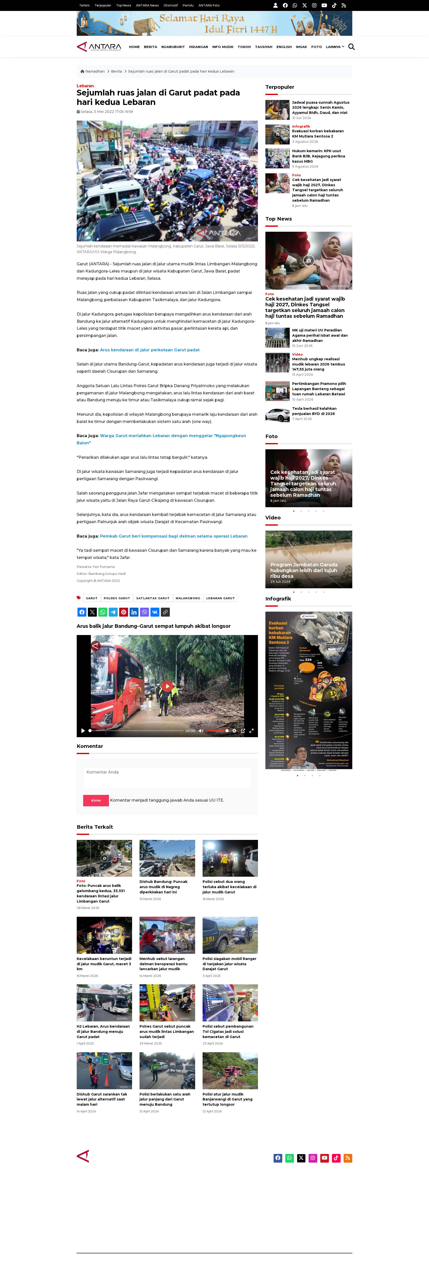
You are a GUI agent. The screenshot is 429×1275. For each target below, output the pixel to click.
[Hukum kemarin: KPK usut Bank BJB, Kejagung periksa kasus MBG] (277, 158)
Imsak (301, 47)
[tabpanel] (308, 478)
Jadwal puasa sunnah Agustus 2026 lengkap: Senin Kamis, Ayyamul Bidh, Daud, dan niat (321, 107)
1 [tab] (293, 510)
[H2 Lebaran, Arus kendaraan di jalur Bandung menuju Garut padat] (104, 1002)
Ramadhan (95, 71)
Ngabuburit (173, 47)
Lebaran (85, 86)
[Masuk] (275, 5)
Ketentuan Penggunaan (312, 1192)
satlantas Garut (153, 598)
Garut (92, 598)
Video (297, 354)
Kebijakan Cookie (305, 1209)
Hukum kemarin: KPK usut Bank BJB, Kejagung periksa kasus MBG (318, 156)
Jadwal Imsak (159, 1235)
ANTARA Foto (209, 5)
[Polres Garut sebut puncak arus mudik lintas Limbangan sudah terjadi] (167, 1002)
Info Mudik (223, 47)
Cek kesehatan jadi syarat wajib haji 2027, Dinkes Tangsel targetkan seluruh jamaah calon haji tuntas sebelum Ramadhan (317, 190)
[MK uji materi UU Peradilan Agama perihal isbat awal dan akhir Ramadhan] (277, 337)
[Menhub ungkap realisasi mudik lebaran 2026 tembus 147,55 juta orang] (277, 362)
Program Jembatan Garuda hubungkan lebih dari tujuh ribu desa (304, 570)
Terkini (84, 5)
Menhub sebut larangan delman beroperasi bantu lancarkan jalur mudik (163, 963)
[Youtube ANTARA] (324, 5)
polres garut (117, 598)
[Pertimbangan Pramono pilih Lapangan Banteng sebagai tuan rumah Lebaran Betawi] (277, 391)
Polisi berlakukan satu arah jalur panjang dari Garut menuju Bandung (165, 1099)
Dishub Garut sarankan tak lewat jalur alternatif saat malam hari (102, 1099)
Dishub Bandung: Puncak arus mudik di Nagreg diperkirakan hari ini (163, 886)
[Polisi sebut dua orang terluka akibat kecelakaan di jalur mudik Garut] (230, 858)
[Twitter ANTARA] (304, 5)
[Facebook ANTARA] (285, 5)
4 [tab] (316, 510)
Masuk (295, 1183)
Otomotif (171, 5)
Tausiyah (263, 47)
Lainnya (333, 47)
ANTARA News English (310, 1175)
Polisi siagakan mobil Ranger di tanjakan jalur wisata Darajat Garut (229, 963)
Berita (150, 47)
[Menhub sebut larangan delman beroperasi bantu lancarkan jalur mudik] (167, 935)
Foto (316, 47)
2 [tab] (301, 510)
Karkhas (225, 1175)
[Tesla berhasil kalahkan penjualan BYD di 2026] (277, 415)
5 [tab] (323, 510)
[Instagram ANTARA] (314, 5)
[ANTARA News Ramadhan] (104, 1155)
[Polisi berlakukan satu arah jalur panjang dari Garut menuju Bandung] (167, 1070)
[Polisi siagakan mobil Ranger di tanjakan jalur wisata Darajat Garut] (230, 935)
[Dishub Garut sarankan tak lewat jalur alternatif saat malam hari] (104, 1070)
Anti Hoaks (228, 1183)
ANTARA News (147, 5)
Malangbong (188, 598)
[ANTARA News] (99, 46)
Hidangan (198, 47)
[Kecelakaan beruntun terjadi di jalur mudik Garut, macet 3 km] (104, 935)
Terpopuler (103, 5)
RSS (292, 1235)
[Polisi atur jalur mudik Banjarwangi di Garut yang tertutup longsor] (230, 1070)
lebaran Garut (220, 598)
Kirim (96, 800)
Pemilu (188, 5)
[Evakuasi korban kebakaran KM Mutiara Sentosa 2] (277, 134)
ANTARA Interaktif (235, 1192)
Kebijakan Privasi (305, 1201)
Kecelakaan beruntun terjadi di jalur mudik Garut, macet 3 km (104, 963)
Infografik (301, 126)
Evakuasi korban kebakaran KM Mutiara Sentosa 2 (304, 757)
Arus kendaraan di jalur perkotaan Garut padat (150, 350)
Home (134, 47)
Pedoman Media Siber (309, 1227)
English (284, 47)
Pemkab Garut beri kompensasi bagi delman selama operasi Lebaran (174, 536)
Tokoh (244, 47)
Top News (123, 5)
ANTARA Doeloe (233, 1209)
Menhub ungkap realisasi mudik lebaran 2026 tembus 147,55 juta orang (318, 364)
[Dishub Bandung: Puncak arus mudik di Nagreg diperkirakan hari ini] (167, 858)
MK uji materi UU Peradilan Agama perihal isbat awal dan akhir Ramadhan (320, 335)
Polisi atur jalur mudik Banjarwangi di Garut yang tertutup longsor (227, 1099)
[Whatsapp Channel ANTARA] (295, 5)
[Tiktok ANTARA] (334, 5)
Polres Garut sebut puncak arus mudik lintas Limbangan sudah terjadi (167, 1031)
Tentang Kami (302, 1218)
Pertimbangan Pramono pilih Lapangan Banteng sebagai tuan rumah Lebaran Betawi (319, 388)
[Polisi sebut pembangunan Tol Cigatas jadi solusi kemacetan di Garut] (230, 1002)
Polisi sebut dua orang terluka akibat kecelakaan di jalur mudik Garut (229, 886)
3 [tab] (308, 510)
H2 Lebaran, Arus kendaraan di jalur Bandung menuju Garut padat (103, 1031)
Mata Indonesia (232, 1201)
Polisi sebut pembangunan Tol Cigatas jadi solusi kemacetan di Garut (228, 1031)
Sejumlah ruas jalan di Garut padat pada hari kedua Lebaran (181, 71)
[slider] (136, 730)
